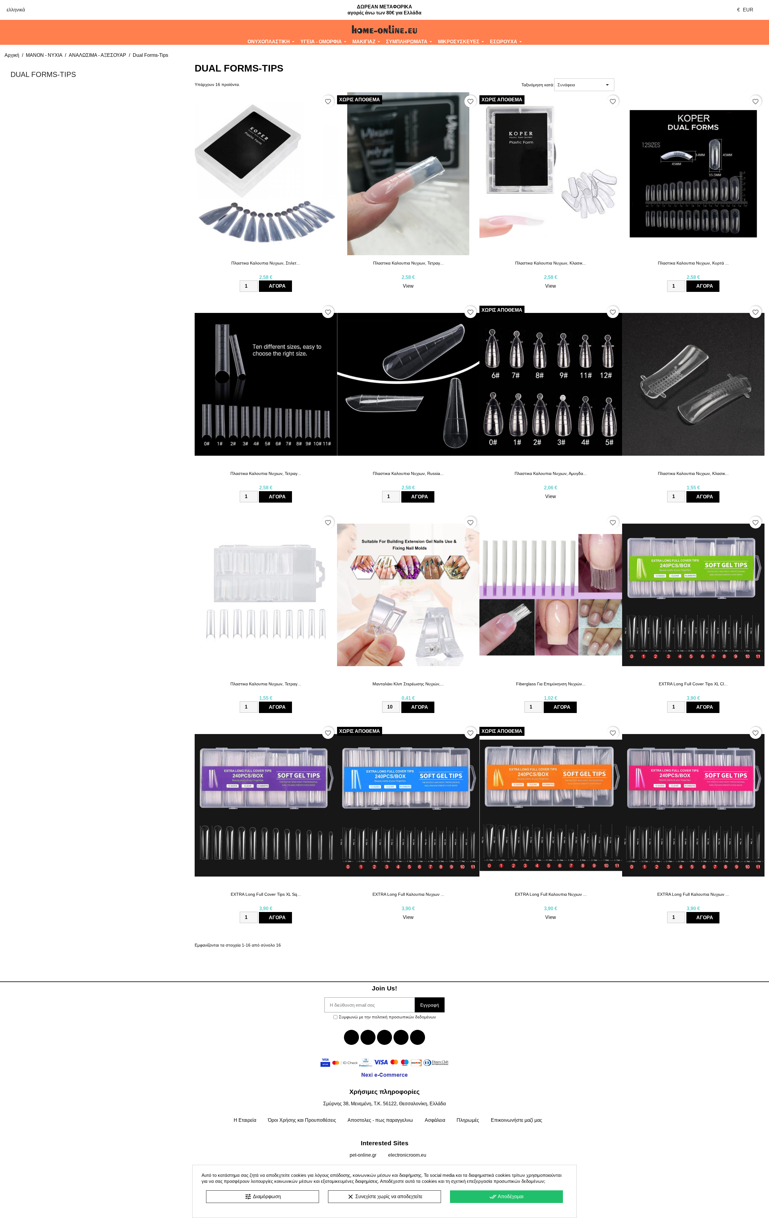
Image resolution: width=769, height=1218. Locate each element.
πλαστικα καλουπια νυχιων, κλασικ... (550, 263)
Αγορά (277, 286)
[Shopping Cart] (705, 29)
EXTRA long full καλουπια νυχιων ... (408, 894)
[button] (64, 29)
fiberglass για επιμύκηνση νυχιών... (550, 683)
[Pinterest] (417, 1037)
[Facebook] (351, 1037)
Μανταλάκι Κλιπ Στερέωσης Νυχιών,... (408, 683)
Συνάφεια (584, 84)
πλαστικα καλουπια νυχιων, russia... (408, 473)
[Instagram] (401, 1037)
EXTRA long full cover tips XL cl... (693, 683)
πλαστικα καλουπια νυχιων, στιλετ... (265, 263)
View (408, 286)
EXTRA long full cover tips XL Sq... (266, 894)
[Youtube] (384, 1037)
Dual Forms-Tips (43, 74)
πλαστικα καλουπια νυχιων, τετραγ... (408, 263)
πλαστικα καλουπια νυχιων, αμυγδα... (551, 473)
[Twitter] (367, 1037)
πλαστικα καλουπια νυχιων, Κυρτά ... (693, 263)
